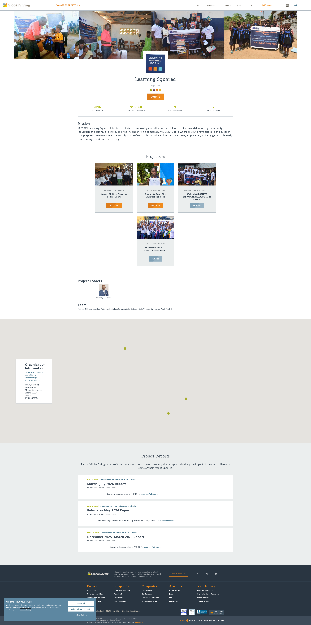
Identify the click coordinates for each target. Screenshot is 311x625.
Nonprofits (211, 5)
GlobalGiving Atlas (149, 601)
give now (114, 205)
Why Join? (118, 594)
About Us (175, 586)
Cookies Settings (80, 615)
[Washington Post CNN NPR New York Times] (121, 611)
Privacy (192, 620)
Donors (92, 586)
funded (197, 205)
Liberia (107, 190)
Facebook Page (31, 377)
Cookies (199, 620)
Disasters (240, 5)
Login (295, 5)
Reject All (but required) (80, 609)
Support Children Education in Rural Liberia (114, 195)
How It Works (174, 590)
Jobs (171, 594)
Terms (205, 620)
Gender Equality (201, 190)
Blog (252, 5)
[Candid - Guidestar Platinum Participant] (193, 612)
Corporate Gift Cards (150, 598)
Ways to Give (92, 590)
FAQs (171, 598)
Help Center (178, 574)
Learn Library (206, 586)
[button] (186, 399)
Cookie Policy (25, 610)
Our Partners (147, 594)
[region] (50, 609)
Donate (67, 5)
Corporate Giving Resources (208, 594)
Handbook (118, 598)
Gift (267, 5)
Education (118, 190)
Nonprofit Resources (205, 590)
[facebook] (197, 574)
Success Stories (203, 601)
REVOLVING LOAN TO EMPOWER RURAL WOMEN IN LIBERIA (197, 197)
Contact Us (173, 601)
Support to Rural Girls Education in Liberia (155, 195)
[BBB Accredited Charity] (203, 612)
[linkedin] (216, 574)
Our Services (147, 590)
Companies (226, 5)
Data (222, 620)
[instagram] (206, 574)
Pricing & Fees (120, 601)
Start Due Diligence (122, 590)
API (217, 620)
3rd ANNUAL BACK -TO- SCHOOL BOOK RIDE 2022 (155, 249)
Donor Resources (203, 598)
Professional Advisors (96, 598)
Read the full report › (150, 494)
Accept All (81, 603)
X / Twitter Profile (32, 380)
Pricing (212, 620)
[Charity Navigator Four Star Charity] (185, 612)
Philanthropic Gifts (95, 594)
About (199, 5)
